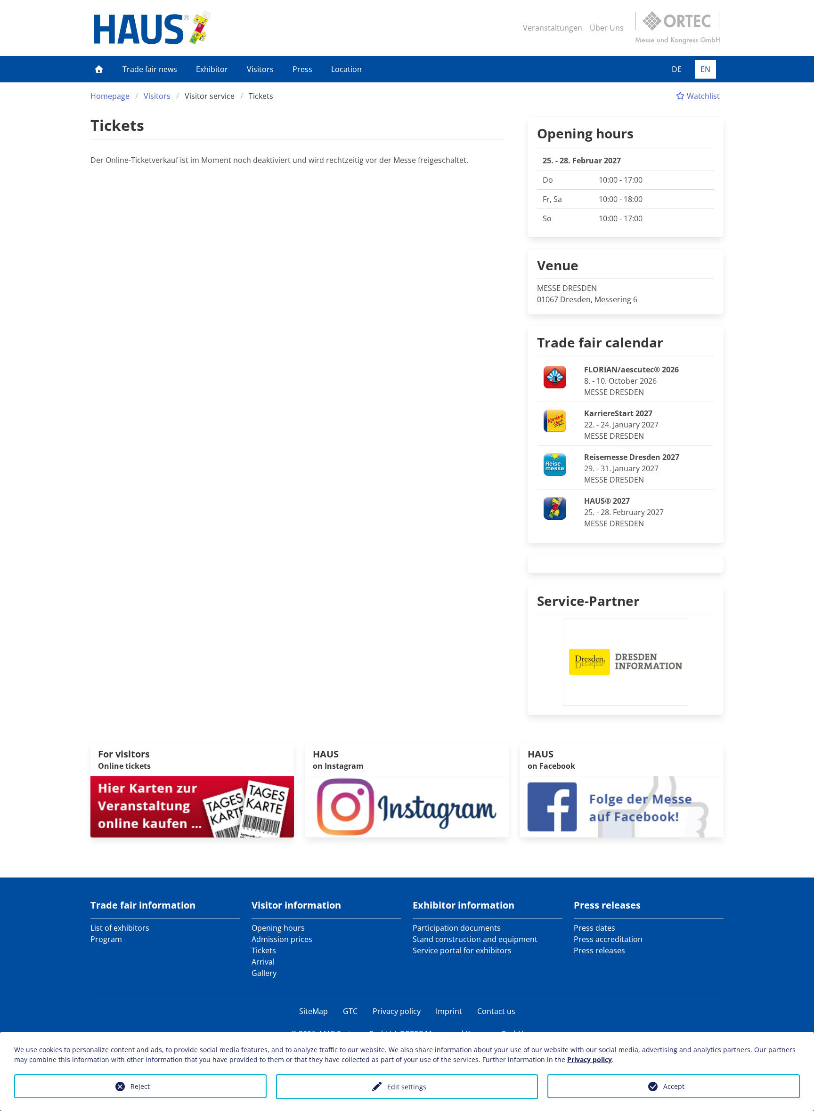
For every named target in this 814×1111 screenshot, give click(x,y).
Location (346, 69)
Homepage (110, 96)
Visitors (260, 69)
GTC (350, 1011)
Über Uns (607, 28)
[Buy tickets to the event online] (192, 806)
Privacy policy (397, 1011)
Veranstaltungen (552, 28)
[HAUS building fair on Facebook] (622, 806)
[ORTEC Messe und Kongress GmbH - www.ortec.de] (677, 28)
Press (302, 69)
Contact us (496, 1011)
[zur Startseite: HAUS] (152, 28)
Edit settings (406, 1086)
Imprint (449, 1011)
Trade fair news (149, 69)
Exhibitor (212, 69)
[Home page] (99, 69)
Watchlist (702, 96)
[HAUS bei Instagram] (407, 806)
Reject (140, 1086)
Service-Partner (588, 601)
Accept (673, 1086)
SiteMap (313, 1011)
